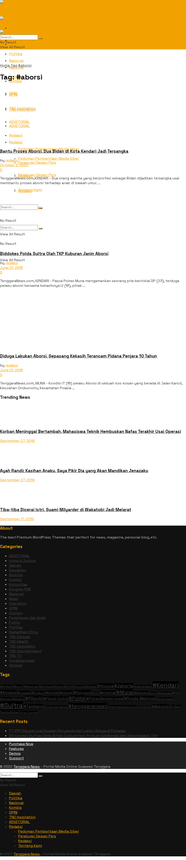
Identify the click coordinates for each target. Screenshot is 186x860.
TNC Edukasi (19, 636)
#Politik (77, 698)
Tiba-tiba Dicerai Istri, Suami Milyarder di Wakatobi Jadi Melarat (65, 509)
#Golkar (92, 686)
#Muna (125, 692)
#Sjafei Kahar (165, 699)
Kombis (15, 579)
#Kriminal (108, 692)
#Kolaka (8, 692)
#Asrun (18, 686)
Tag (14, 65)
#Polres (93, 698)
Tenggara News (27, 766)
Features (16, 748)
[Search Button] (40, 38)
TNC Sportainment (25, 651)
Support (16, 758)
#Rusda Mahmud (140, 698)
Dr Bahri (176, 707)
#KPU (95, 693)
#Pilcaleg (18, 699)
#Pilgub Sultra (55, 698)
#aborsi (25, 65)
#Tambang (33, 706)
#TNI (140, 706)
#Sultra (11, 705)
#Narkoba (141, 693)
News (13, 598)
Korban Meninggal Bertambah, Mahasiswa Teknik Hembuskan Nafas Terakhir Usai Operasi (90, 431)
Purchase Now (21, 744)
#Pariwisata (165, 693)
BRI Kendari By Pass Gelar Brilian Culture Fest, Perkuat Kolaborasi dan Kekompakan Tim (83, 735)
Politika (15, 53)
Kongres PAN (20, 589)
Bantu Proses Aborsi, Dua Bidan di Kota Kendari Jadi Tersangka (64, 151)
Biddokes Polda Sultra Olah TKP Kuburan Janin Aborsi (54, 253)
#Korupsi (82, 692)
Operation (18, 603)
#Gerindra (79, 686)
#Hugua (105, 685)
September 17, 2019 (17, 519)
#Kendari (166, 685)
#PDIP (176, 693)
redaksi (11, 160)
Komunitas (18, 584)
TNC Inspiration (22, 646)
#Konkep (38, 693)
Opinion (16, 613)
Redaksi (15, 826)
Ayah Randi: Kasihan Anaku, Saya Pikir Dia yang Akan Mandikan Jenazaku (74, 470)
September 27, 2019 (17, 440)
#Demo (58, 686)
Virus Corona (28, 712)
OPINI (13, 608)
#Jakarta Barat (143, 686)
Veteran (16, 665)
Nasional (16, 594)
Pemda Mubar (9, 712)
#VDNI (147, 706)
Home (5, 65)
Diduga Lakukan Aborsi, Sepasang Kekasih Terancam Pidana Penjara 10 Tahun (78, 356)
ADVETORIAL (19, 555)
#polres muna (112, 698)
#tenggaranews (87, 706)
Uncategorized (21, 660)
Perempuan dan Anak (27, 617)
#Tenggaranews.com (122, 706)
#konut (65, 692)
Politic (14, 622)
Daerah (15, 565)
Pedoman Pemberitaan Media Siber (48, 831)
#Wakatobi (160, 706)
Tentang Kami (30, 845)
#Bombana (46, 686)
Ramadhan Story (23, 632)
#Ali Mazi (6, 686)
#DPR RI (68, 686)
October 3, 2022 (14, 165)
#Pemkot (6, 699)
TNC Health (18, 641)
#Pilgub (33, 698)
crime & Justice (22, 560)
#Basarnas (31, 686)
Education (17, 570)
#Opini (153, 693)
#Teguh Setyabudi (55, 706)
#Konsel (52, 693)
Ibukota (15, 575)
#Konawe (24, 693)
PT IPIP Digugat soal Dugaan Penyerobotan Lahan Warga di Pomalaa (67, 730)
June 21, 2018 (11, 267)
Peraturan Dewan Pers (37, 174)
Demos (15, 753)
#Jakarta (123, 686)
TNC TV (15, 655)
